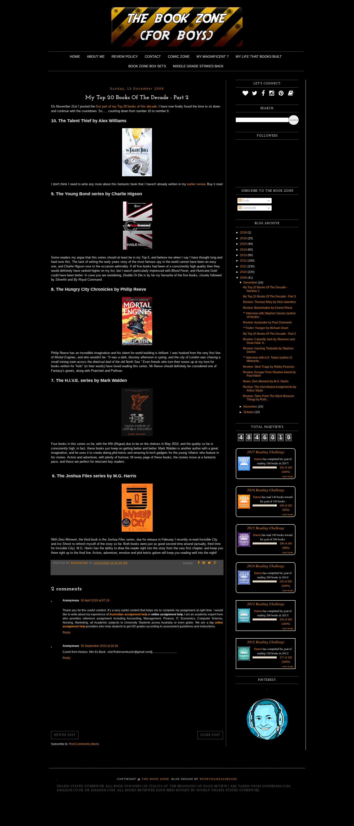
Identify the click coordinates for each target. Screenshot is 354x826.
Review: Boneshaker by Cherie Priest (267, 307)
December (250, 282)
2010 (244, 272)
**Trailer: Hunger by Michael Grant (265, 328)
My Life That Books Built (259, 56)
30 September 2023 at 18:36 (99, 646)
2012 (244, 260)
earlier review (196, 184)
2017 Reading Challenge (265, 451)
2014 (244, 249)
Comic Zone (179, 56)
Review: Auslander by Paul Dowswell (267, 322)
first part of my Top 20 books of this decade (126, 106)
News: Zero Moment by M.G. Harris (265, 381)
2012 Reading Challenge (265, 641)
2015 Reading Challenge (265, 527)
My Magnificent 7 (213, 56)
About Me (96, 56)
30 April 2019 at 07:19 (95, 600)
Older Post (210, 735)
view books (287, 476)
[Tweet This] (209, 563)
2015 (244, 244)
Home (75, 56)
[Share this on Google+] (215, 563)
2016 (244, 238)
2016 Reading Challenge (265, 489)
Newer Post (65, 735)
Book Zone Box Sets (147, 66)
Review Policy (124, 56)
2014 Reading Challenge (265, 565)
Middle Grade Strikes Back (198, 66)
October (249, 412)
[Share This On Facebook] (199, 563)
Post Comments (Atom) (84, 744)
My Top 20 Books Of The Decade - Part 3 (269, 296)
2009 (244, 277)
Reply (66, 632)
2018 (244, 232)
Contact (153, 56)
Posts (245, 200)
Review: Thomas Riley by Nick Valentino (269, 302)
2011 (244, 266)
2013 (244, 255)
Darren (258, 459)
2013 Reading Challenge (265, 603)
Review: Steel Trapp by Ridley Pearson (268, 366)
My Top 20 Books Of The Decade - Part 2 (269, 333)
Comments (248, 208)
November (250, 406)
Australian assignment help (128, 614)
